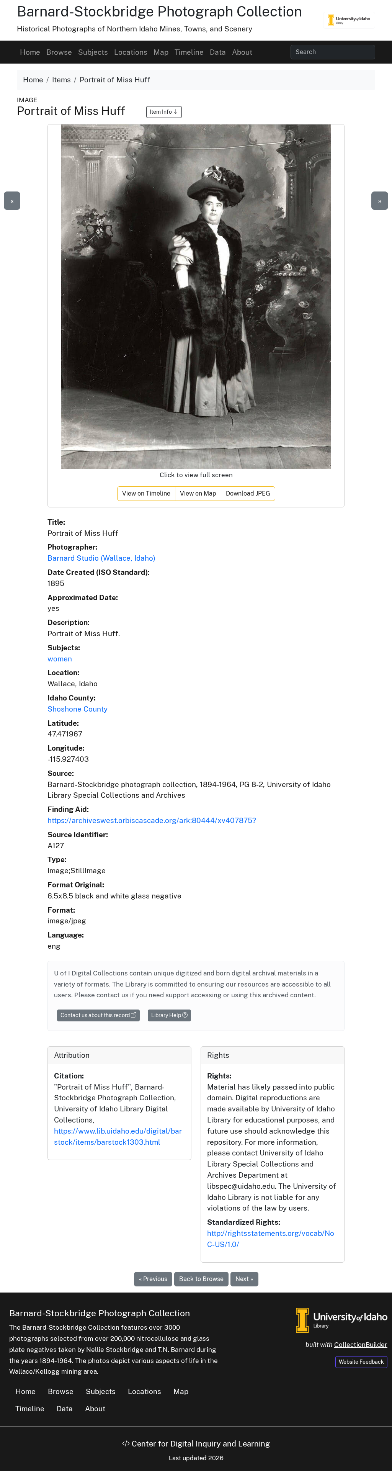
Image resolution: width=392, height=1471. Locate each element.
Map (161, 52)
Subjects (93, 52)
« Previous (153, 1279)
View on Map (198, 493)
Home (30, 52)
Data (218, 52)
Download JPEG (248, 493)
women (59, 659)
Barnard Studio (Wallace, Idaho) (101, 558)
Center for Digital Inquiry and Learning (200, 1443)
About (242, 52)
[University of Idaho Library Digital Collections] (349, 20)
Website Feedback (361, 1362)
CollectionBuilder (360, 1344)
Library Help (166, 1015)
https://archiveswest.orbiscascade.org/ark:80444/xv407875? (151, 820)
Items (61, 79)
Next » (244, 1279)
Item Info (161, 112)
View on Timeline (146, 493)
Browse (59, 52)
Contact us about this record (95, 1015)
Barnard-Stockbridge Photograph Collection (159, 11)
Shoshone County (77, 709)
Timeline (189, 52)
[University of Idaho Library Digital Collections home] (341, 1320)
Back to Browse (201, 1279)
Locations (130, 52)
